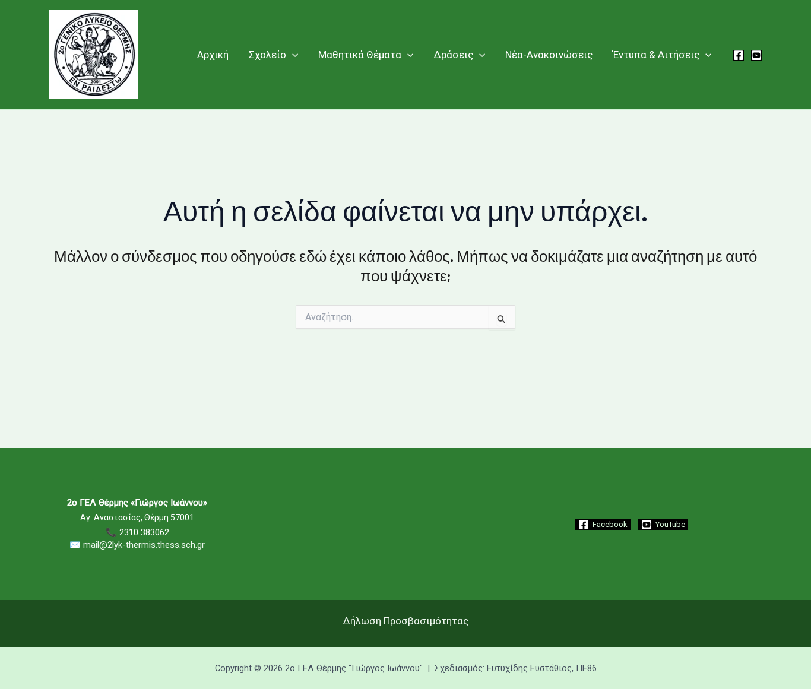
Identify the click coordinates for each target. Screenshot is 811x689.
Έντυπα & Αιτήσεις (656, 55)
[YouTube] (756, 55)
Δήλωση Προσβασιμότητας (405, 621)
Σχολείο (267, 55)
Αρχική (213, 55)
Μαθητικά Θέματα (359, 55)
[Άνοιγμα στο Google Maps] (405, 580)
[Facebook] (738, 55)
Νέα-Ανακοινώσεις (549, 55)
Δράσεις (453, 55)
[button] (292, 54)
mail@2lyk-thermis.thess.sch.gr (144, 544)
